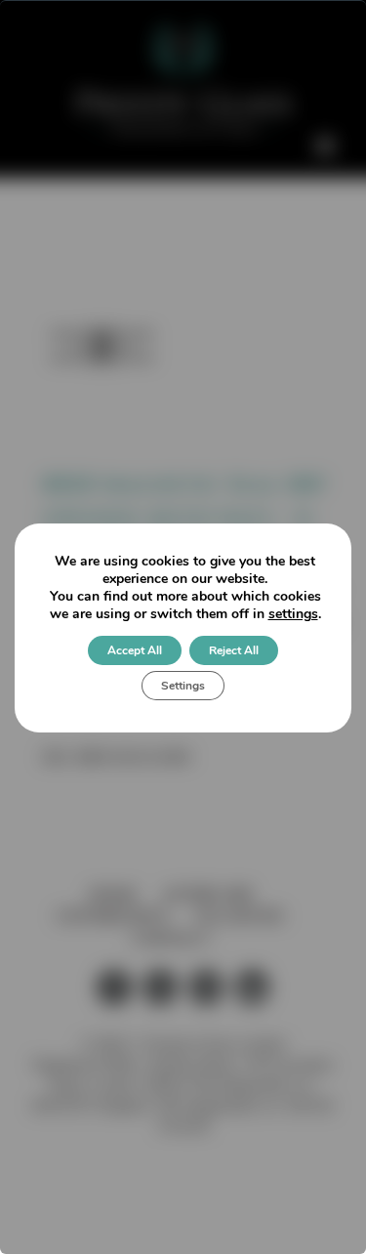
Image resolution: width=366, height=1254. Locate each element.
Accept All (134, 650)
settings (293, 614)
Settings (183, 685)
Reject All (234, 650)
